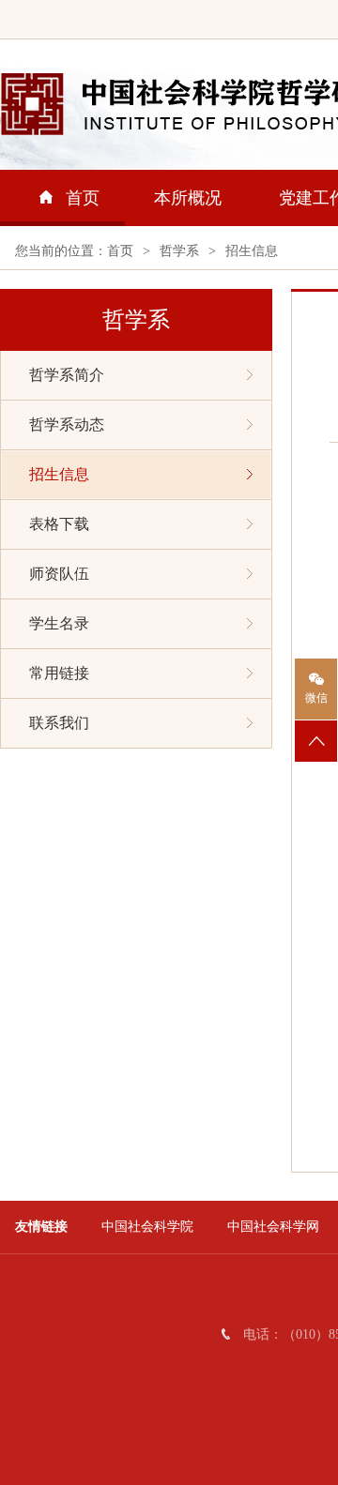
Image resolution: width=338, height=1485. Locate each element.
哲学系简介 (66, 375)
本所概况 (188, 198)
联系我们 (59, 723)
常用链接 (59, 673)
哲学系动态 (66, 424)
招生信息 (251, 251)
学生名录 (59, 623)
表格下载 (59, 524)
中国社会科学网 (273, 1227)
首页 (83, 198)
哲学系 (179, 251)
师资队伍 (59, 574)
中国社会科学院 (147, 1227)
